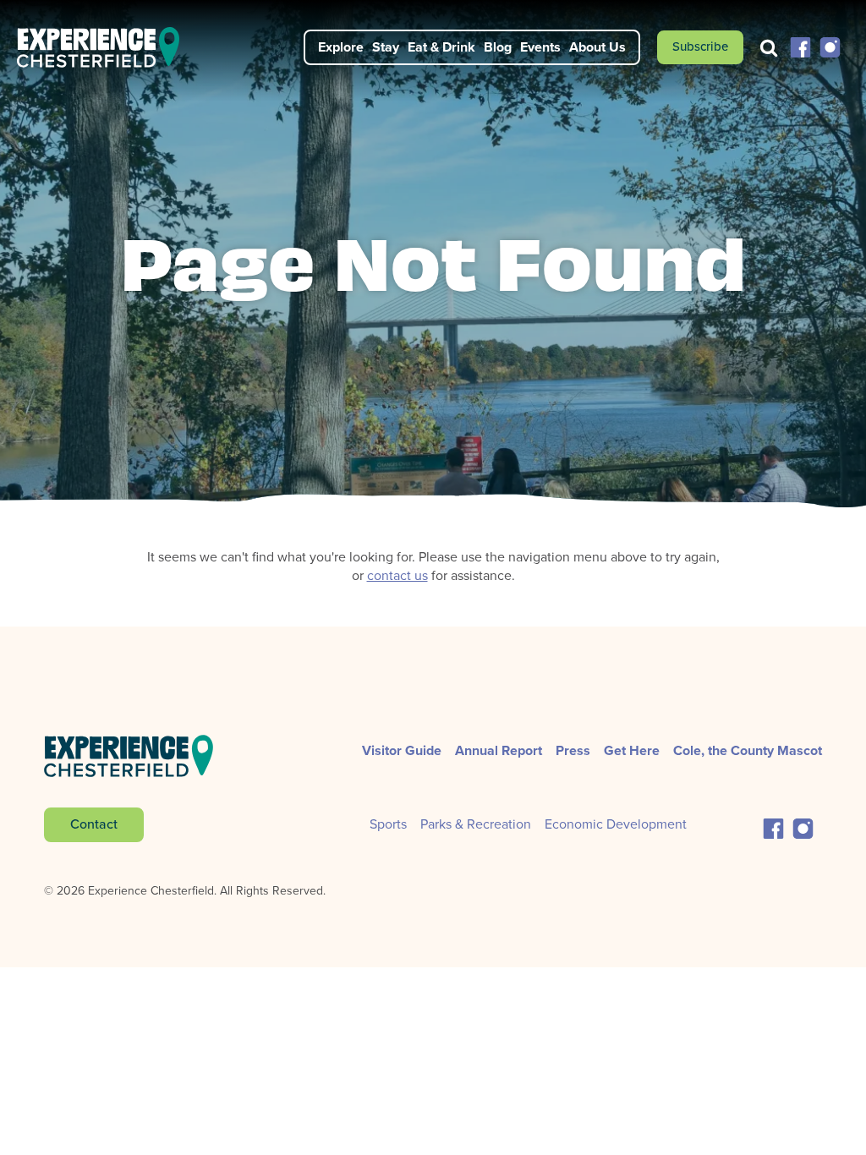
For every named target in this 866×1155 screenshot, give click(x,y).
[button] (800, 46)
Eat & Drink (441, 47)
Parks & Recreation (475, 824)
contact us (397, 575)
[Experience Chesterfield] (108, 47)
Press (573, 750)
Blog (498, 47)
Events (540, 47)
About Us (597, 47)
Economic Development (616, 824)
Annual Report (498, 750)
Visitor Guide (401, 750)
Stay (385, 47)
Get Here (632, 750)
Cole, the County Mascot (747, 750)
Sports (388, 824)
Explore (341, 47)
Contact (94, 824)
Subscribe (700, 46)
